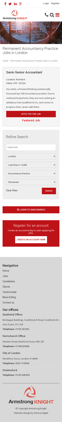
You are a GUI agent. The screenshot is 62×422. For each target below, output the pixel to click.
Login (46, 3)
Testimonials (10, 292)
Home (5, 60)
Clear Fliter (12, 190)
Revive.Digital (41, 412)
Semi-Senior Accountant (24, 72)
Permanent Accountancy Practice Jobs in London (34, 60)
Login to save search (32, 209)
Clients (6, 286)
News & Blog (9, 297)
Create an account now (31, 239)
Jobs (5, 276)
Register (55, 3)
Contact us (8, 302)
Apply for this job (31, 114)
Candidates (9, 281)
